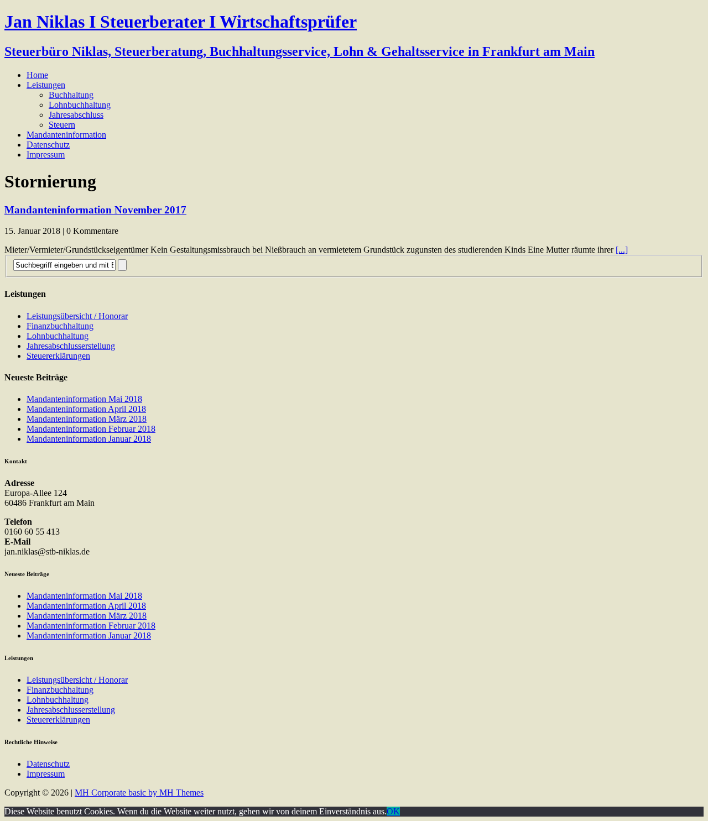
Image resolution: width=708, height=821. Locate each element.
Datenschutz (48, 144)
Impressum (46, 154)
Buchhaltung (71, 95)
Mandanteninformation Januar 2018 (89, 438)
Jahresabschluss (76, 114)
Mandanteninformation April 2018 (86, 409)
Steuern (62, 124)
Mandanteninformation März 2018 (87, 418)
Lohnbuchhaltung (80, 104)
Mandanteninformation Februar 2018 (91, 428)
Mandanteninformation (66, 134)
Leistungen (46, 85)
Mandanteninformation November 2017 (95, 210)
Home (37, 75)
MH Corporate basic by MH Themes (139, 792)
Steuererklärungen (58, 355)
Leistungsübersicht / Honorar (77, 316)
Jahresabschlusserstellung (71, 346)
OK (393, 811)
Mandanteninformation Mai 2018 (84, 399)
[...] (622, 249)
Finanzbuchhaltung (60, 326)
